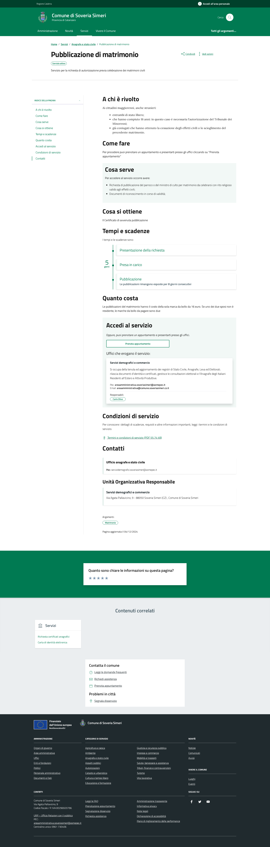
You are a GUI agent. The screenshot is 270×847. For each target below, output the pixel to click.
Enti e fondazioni (42, 763)
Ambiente (90, 753)
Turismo (141, 773)
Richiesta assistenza (95, 816)
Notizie (192, 748)
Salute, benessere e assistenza (153, 763)
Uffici (36, 758)
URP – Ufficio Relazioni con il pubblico (53, 815)
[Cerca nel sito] (229, 17)
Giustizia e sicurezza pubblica (151, 748)
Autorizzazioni (92, 768)
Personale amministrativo (47, 773)
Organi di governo (43, 748)
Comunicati (194, 753)
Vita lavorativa (144, 778)
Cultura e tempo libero (96, 778)
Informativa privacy (147, 806)
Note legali (142, 811)
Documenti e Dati (43, 778)
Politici (37, 768)
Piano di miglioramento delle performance (158, 821)
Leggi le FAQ (91, 801)
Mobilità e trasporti (146, 758)
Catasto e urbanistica (96, 773)
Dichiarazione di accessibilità (151, 816)
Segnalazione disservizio (97, 811)
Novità (69, 31)
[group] (58, 636)
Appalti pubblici (93, 763)
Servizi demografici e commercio (130, 363)
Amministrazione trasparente (152, 801)
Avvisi (191, 758)
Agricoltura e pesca (95, 748)
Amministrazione (48, 31)
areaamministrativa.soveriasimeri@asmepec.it (57, 823)
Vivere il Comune (106, 31)
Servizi (84, 31)
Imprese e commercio (148, 753)
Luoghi (191, 779)
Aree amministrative (44, 753)
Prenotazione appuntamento (100, 806)
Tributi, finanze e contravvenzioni (154, 768)
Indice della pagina (44, 100)
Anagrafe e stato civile (97, 758)
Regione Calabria (44, 3)
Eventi (191, 784)
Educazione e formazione (98, 783)
